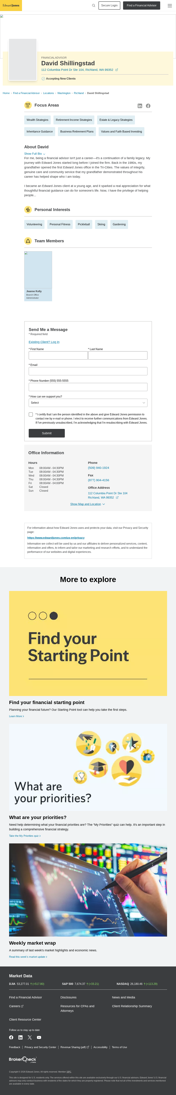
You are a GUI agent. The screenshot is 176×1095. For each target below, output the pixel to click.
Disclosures (68, 997)
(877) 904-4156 (98, 480)
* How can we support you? (45, 396)
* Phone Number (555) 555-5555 (48, 380)
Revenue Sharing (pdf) (74, 1047)
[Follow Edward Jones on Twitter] (30, 1037)
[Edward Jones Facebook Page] (11, 1037)
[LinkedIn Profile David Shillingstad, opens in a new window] (140, 106)
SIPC (69, 1072)
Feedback (14, 1047)
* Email (33, 364)
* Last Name (95, 349)
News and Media (123, 997)
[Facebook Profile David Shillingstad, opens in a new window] (148, 106)
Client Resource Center (25, 1019)
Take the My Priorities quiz (25, 835)
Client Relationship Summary (132, 1006)
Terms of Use (119, 1047)
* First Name (36, 349)
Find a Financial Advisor (141, 5)
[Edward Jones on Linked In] (20, 1037)
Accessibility (101, 1047)
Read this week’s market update (27, 956)
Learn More (16, 716)
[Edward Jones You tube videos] (39, 1037)
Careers (16, 1006)
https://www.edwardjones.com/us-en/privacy (56, 537)
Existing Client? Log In (44, 342)
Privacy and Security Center (40, 1047)
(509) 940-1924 (98, 467)
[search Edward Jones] (93, 5)
